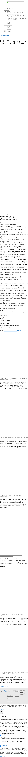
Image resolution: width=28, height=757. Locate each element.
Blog (5, 30)
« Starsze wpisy (4, 686)
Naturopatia (8, 11)
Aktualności (8, 31)
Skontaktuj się (5, 35)
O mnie (9, 23)
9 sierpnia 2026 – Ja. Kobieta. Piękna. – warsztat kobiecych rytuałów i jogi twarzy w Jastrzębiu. (14, 673)
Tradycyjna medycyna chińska (16, 12)
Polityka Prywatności (10, 696)
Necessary (4, 736)
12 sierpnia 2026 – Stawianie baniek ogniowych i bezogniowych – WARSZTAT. (11, 556)
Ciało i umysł (8, 25)
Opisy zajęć (10, 26)
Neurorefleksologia (13, 14)
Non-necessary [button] (3, 745)
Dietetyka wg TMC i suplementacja (17, 18)
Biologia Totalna (12, 19)
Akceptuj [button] (2, 709)
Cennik (9, 22)
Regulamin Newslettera (10, 701)
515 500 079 (17, 696)
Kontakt (6, 10)
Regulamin (9, 698)
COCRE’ (21, 692)
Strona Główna (8, 8)
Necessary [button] (2, 734)
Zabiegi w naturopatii (13, 21)
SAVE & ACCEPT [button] (4, 756)
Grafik (9, 27)
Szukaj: (1, 330)
